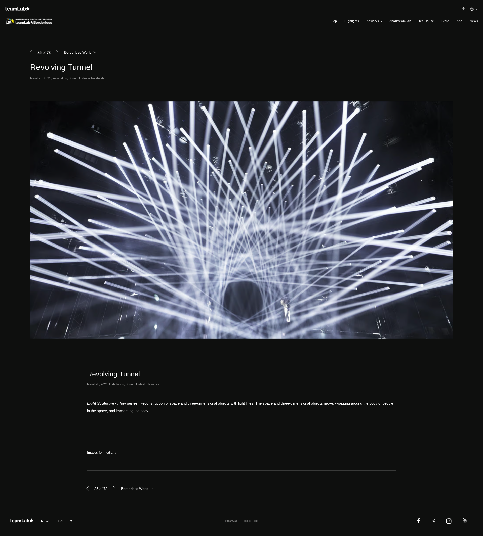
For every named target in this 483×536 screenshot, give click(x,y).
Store (445, 21)
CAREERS (65, 521)
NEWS (45, 521)
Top (334, 21)
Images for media (99, 452)
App (459, 21)
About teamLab (400, 21)
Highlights (351, 21)
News (474, 21)
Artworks (373, 21)
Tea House (426, 21)
